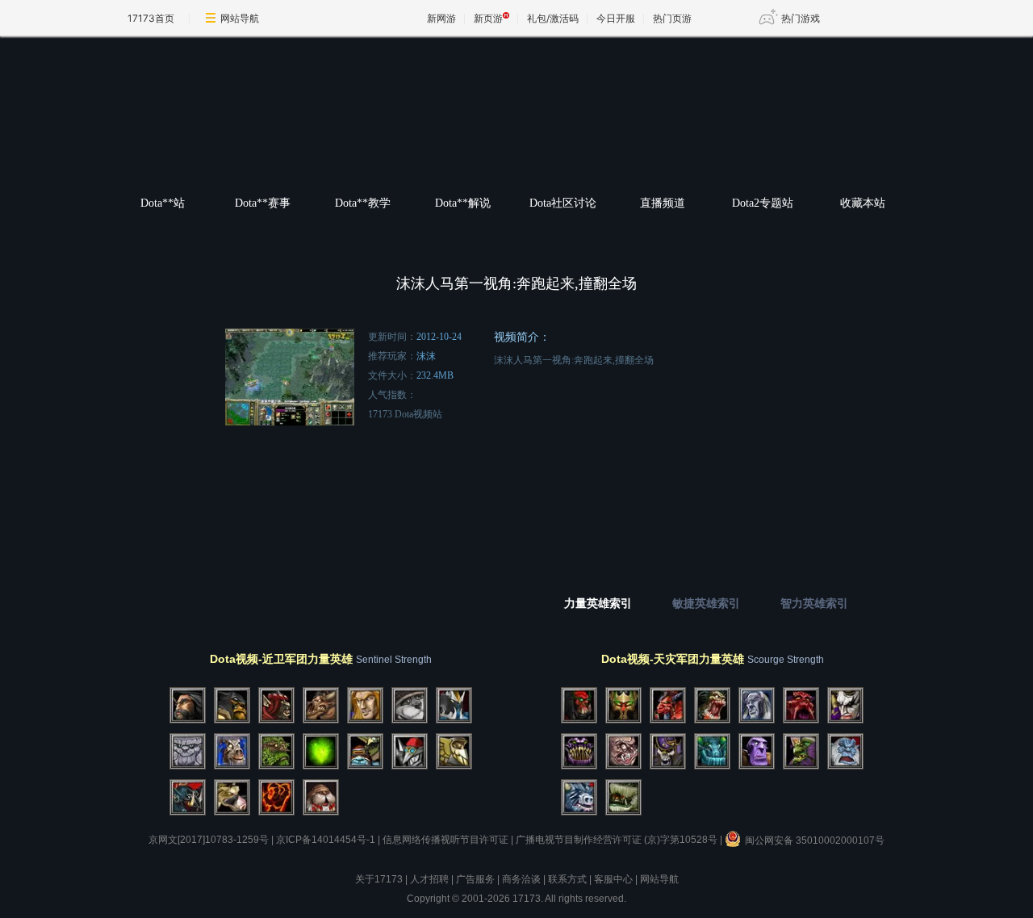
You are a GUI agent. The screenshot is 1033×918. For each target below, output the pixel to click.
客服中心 (613, 879)
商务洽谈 (521, 879)
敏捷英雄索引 (706, 603)
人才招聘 (429, 879)
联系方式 (567, 879)
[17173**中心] (387, 123)
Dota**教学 (363, 203)
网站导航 (239, 18)
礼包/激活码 (553, 18)
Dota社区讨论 (562, 203)
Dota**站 (162, 203)
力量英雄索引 (598, 603)
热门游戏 (800, 18)
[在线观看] (517, 489)
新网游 (441, 18)
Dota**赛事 (263, 203)
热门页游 (672, 18)
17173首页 (151, 18)
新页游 (488, 18)
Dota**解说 (463, 203)
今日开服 (615, 18)
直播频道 (662, 203)
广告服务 (475, 879)
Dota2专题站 (762, 203)
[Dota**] (594, 123)
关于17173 (379, 879)
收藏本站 (862, 203)
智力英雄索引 (814, 603)
